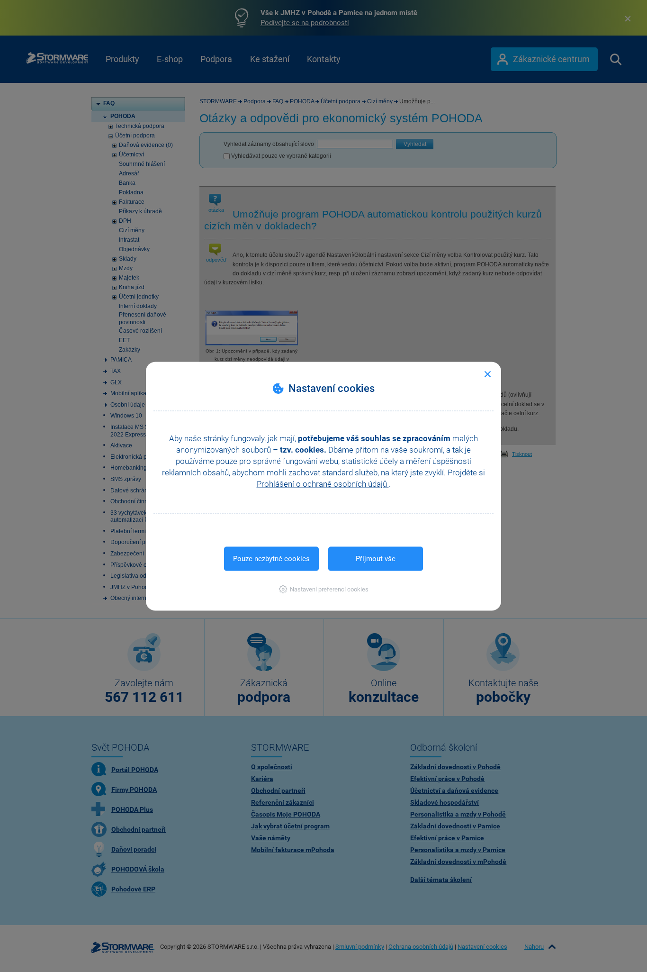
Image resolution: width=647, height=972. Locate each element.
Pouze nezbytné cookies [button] (271, 558)
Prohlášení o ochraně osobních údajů (323, 483)
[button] (323, 588)
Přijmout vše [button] (375, 558)
